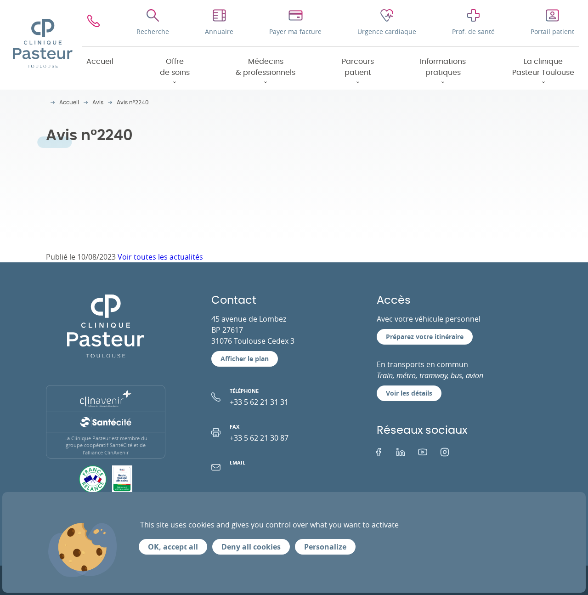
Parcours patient (358, 67)
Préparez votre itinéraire (425, 336)
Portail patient (552, 31)
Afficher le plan (244, 358)
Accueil (99, 61)
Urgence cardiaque (386, 31)
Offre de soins (175, 67)
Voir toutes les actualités (160, 257)
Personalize (325, 547)
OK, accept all (173, 547)
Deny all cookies (251, 547)
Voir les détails (409, 393)
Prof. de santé (473, 31)
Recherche (152, 31)
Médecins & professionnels (265, 67)
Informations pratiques (443, 67)
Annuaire (219, 31)
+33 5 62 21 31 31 (259, 397)
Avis (97, 102)
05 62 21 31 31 (93, 23)
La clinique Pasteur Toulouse (543, 67)
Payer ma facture (295, 31)
